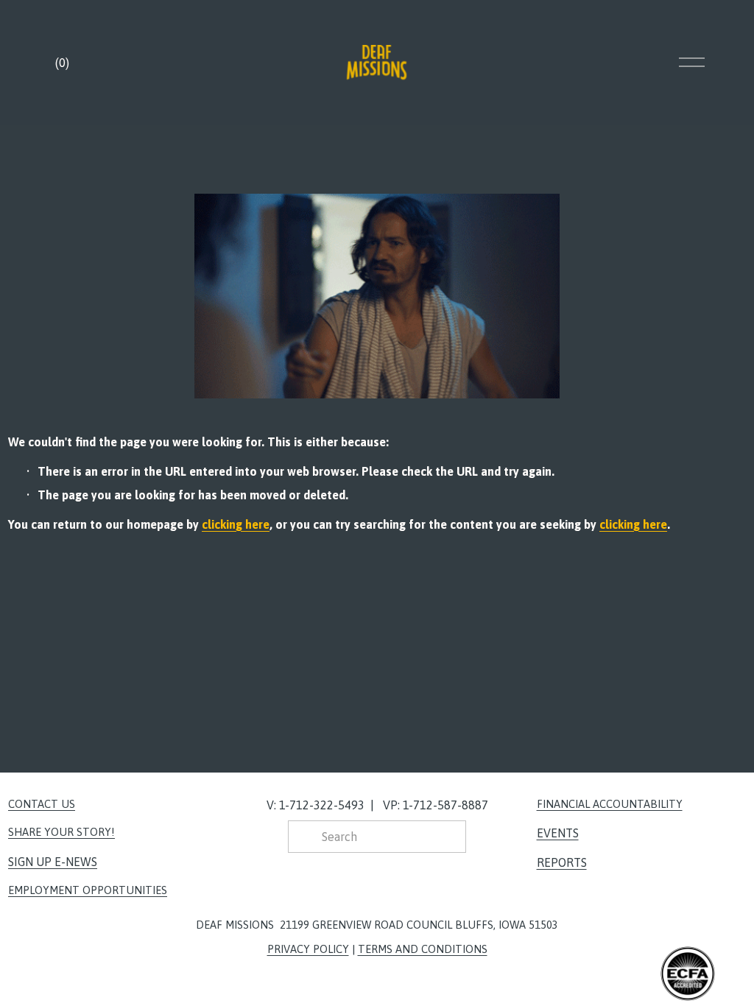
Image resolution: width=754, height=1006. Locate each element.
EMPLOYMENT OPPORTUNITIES (87, 890)
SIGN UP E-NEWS (52, 861)
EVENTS (558, 833)
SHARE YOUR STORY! (61, 832)
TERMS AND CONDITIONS (422, 949)
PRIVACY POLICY (308, 949)
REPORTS (562, 862)
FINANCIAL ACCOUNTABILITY (610, 804)
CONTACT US (41, 804)
